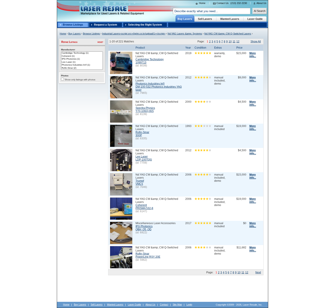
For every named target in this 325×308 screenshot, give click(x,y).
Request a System (105, 24)
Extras (218, 47)
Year (188, 47)
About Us (261, 3)
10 (230, 41)
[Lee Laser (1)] (82, 62)
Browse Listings (73, 24)
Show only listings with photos (80, 79)
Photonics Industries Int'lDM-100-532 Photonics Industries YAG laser (159, 86)
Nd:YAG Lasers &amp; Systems (185, 33)
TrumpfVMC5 (140, 182)
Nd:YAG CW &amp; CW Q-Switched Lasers (227, 33)
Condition (200, 47)
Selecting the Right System (145, 24)
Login (189, 304)
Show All (255, 41)
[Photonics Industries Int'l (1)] (82, 65)
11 (234, 41)
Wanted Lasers (115, 304)
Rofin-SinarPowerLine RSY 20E (148, 255)
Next (258, 272)
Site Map (177, 304)
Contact (164, 304)
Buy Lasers (74, 33)
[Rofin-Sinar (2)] (82, 68)
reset (100, 41)
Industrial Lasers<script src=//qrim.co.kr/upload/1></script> (133, 33)
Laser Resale (65, 1)
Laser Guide (134, 304)
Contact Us (222, 3)
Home (202, 3)
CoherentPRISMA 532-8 (144, 207)
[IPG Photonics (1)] (82, 59)
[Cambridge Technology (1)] (82, 53)
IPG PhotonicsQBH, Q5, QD (144, 228)
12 (237, 41)
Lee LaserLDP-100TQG (144, 158)
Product (140, 47)
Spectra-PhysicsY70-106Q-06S (145, 109)
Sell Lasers (97, 304)
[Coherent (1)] (82, 56)
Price (239, 47)
